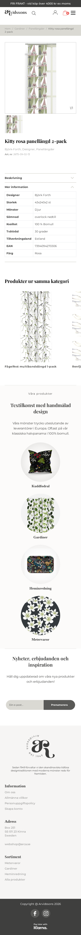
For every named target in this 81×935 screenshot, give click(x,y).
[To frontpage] (16, 13)
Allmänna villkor (16, 798)
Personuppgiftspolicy (20, 803)
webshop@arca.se (17, 844)
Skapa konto (14, 809)
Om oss (10, 792)
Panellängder (36, 28)
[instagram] (46, 913)
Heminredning (15, 874)
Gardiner (20, 28)
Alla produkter (15, 879)
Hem (8, 28)
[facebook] (35, 913)
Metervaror (12, 863)
